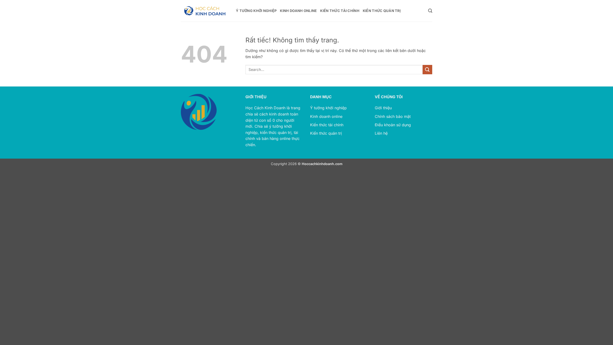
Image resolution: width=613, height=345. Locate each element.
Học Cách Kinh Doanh (265, 107)
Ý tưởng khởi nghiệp (328, 107)
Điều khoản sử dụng (393, 124)
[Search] (430, 11)
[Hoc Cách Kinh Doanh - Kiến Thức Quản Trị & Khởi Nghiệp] (205, 10)
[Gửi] (427, 69)
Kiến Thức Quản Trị (382, 11)
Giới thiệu (383, 107)
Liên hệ (381, 133)
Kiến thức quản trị (326, 133)
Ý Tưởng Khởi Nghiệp (256, 11)
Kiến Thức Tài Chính (339, 11)
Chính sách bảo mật (393, 116)
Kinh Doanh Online (298, 11)
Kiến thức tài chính (326, 124)
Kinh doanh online (326, 116)
